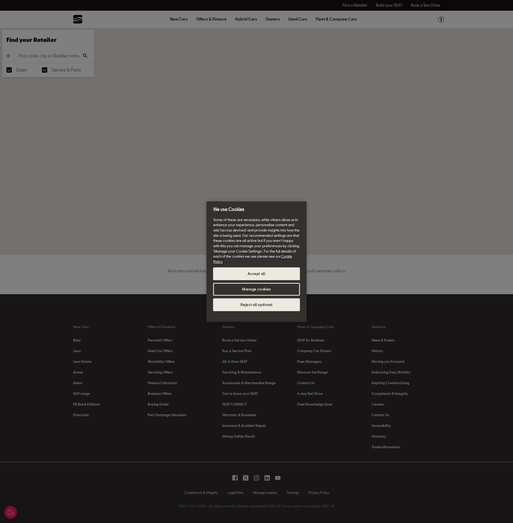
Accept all (256, 274)
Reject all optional (256, 304)
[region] (257, 261)
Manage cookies (256, 289)
